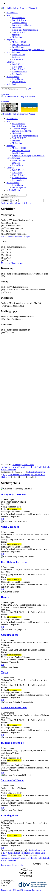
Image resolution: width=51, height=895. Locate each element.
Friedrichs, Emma (13, 226)
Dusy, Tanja (11, 223)
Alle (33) (37, 303)
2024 (8, 255)
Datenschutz (17, 865)
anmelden (5, 94)
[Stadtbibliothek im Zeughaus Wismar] (18, 8)
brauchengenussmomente (23, 464)
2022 (8, 260)
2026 (8, 249)
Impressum (5, 865)
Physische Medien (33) (14, 306)
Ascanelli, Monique (14, 228)
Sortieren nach (7, 472)
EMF (8, 292)
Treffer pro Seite (30, 477)
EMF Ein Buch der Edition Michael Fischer (26, 289)
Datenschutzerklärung (10, 890)
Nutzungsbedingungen (31, 890)
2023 (8, 258)
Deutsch (10, 332)
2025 (8, 252)
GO (29, 89)
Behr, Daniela (12, 231)
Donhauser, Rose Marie (16, 234)
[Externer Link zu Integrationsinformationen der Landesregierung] (29, 111)
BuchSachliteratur (15, 319)
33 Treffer (12, 477)
